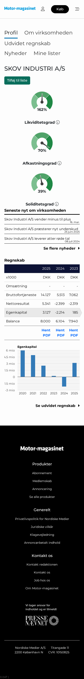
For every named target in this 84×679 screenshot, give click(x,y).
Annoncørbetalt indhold (42, 543)
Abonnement (42, 473)
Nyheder (15, 53)
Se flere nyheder (60, 248)
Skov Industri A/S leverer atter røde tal (42, 240)
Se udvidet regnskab (56, 406)
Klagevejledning (42, 535)
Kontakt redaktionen (42, 564)
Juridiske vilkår (42, 527)
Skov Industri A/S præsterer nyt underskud (42, 230)
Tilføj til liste (17, 80)
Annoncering (42, 489)
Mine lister (47, 53)
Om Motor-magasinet (42, 588)
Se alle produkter (42, 497)
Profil (11, 33)
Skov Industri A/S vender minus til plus (42, 220)
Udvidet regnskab (27, 43)
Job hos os (42, 580)
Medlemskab (42, 481)
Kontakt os (42, 572)
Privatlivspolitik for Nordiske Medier (42, 519)
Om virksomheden (48, 33)
